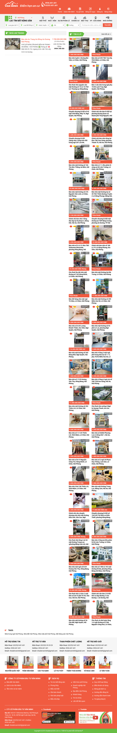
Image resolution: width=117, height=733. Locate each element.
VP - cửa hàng (95, 21)
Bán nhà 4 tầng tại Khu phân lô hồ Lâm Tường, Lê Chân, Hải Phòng (102, 542)
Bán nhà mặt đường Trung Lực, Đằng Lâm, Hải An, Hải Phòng (101, 488)
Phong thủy (54, 687)
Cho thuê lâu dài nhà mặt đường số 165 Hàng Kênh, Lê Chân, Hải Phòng (78, 274)
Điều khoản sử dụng (101, 687)
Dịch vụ (55, 681)
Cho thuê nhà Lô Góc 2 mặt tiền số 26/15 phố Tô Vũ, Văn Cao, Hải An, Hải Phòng (79, 596)
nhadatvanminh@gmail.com (20, 651)
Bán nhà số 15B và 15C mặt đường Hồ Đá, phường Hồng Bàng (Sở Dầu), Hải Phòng (102, 569)
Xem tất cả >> (106, 34)
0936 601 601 (16, 648)
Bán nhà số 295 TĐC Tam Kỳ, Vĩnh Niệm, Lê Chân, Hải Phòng (102, 60)
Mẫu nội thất (54, 691)
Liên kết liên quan (79, 703)
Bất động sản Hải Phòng (64, 634)
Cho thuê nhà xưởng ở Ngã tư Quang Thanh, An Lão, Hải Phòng (101, 408)
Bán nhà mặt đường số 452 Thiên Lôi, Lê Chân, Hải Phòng (78, 408)
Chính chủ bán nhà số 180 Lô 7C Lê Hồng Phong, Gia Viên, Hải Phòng (101, 247)
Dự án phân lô (64, 21)
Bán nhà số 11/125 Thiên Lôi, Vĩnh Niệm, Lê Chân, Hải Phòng (79, 435)
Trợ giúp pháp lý (99, 701)
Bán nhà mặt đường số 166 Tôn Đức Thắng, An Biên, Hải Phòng (79, 167)
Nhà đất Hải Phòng (30, 634)
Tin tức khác (77, 700)
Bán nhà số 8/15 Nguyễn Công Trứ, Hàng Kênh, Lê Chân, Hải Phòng (78, 462)
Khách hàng (77, 696)
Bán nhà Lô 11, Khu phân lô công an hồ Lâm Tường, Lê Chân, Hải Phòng (101, 167)
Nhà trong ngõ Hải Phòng (14, 634)
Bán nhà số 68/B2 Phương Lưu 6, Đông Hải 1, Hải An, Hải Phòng (101, 435)
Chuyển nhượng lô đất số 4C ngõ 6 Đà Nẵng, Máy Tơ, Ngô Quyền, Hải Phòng (79, 114)
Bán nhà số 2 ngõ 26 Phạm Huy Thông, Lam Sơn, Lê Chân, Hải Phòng (101, 462)
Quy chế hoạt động (101, 684)
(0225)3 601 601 (19, 645)
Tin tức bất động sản (57, 684)
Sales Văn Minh (69, 12)
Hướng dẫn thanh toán (102, 698)
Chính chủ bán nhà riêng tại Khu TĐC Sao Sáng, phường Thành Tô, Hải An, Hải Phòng (102, 140)
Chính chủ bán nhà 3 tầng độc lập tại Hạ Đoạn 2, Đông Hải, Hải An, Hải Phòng (79, 221)
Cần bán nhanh (55, 694)
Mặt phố (42, 21)
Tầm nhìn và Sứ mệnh (14, 691)
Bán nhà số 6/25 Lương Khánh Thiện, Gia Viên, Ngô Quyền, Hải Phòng (79, 328)
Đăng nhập (108, 12)
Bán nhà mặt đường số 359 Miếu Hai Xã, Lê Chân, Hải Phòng (101, 301)
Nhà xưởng (107, 21)
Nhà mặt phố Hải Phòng (46, 634)
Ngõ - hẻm (52, 21)
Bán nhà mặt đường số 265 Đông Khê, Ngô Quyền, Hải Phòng (78, 355)
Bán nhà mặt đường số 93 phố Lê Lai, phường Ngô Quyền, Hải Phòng (101, 328)
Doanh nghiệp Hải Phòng (79, 689)
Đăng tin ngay (90, 12)
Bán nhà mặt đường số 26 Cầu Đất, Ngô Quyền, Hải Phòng (78, 622)
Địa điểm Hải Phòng (80, 693)
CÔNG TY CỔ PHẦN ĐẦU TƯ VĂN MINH (24, 681)
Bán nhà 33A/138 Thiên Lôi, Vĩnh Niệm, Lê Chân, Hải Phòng (79, 488)
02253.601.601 (51, 5)
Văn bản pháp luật (56, 698)
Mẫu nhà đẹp (55, 701)
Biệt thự (84, 21)
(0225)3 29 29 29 (46, 645)
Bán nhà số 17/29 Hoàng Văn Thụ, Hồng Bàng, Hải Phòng (78, 381)
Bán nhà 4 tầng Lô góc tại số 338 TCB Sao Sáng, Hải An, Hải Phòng (102, 381)
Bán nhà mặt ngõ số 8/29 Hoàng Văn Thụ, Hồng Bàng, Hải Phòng (79, 569)
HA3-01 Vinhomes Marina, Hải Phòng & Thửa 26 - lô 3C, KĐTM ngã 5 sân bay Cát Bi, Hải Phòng (21, 717)
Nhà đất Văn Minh (13, 684)
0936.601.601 (51, 3)
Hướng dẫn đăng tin (101, 694)
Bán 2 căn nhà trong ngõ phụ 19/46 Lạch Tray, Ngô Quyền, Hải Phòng (102, 87)
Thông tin (101, 681)
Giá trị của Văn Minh (14, 687)
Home (60, 12)
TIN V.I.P (77, 34)
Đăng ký (100, 12)
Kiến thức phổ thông (80, 684)
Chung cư (75, 21)
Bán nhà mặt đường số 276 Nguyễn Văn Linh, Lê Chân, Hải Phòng (78, 194)
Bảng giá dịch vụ (100, 691)
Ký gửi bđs (80, 12)
